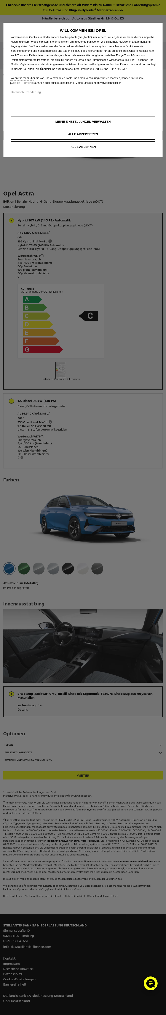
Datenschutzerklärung (26, 92)
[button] (83, 121)
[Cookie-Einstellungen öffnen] (151, 983)
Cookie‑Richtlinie (22, 82)
